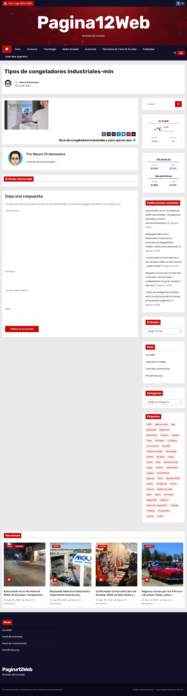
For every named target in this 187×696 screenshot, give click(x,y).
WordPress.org (154, 375)
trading (150, 510)
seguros (164, 500)
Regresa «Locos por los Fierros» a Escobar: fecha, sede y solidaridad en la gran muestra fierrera (162, 596)
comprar (159, 440)
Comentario (13, 210)
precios (150, 489)
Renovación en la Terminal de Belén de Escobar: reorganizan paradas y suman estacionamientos (23, 596)
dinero (150, 456)
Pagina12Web (93, 22)
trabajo (174, 505)
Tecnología (50, 49)
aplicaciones (161, 424)
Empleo (56, 546)
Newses (43, 689)
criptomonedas (155, 451)
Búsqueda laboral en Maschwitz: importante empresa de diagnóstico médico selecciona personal (70, 596)
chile (149, 440)
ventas (150, 516)
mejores (150, 478)
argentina (164, 429)
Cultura (102, 546)
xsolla (160, 516)
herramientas (171, 462)
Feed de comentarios (158, 368)
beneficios (152, 435)
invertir (159, 467)
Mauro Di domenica (29, 82)
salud (158, 494)
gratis (150, 462)
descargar (171, 451)
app (173, 424)
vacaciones (164, 510)
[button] (175, 53)
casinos (164, 435)
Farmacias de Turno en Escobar (120, 49)
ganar (171, 456)
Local (9, 546)
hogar (150, 467)
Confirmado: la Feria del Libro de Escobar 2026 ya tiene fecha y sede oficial (164, 262)
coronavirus (153, 446)
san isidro (169, 494)
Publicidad (148, 49)
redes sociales (164, 489)
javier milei (171, 467)
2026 (149, 424)
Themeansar (56, 689)
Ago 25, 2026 (106, 600)
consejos (172, 440)
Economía (90, 49)
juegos (150, 473)
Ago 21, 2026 (152, 600)
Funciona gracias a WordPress (17, 689)
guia (158, 462)
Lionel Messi (163, 473)
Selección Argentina (157, 505)
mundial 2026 (173, 478)
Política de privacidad (143, 689)
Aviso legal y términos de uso (170, 689)
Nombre (10, 271)
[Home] (7, 49)
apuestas (151, 429)
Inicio (18, 49)
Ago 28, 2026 (14, 600)
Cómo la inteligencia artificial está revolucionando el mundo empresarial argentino (163, 296)
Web (8, 309)
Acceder (150, 355)
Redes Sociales (71, 49)
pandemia (161, 483)
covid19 (166, 446)
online (150, 483)
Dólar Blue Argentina (16, 56)
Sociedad (19, 546)
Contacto (32, 49)
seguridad (152, 500)
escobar (160, 456)
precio (173, 483)
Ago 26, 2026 (60, 600)
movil (160, 478)
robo (149, 494)
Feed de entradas (156, 362)
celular (175, 435)
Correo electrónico (17, 290)
